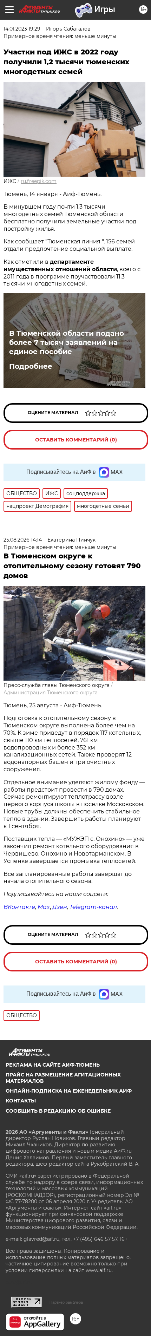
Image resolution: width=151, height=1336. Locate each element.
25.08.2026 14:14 (23, 540)
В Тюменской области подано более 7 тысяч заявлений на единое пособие (66, 342)
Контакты (21, 1101)
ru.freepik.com (39, 181)
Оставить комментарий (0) (76, 440)
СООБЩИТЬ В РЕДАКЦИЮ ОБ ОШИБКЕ (58, 1111)
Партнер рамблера (66, 1302)
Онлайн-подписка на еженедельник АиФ (69, 1091)
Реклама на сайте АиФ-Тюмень (53, 1065)
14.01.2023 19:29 (22, 29)
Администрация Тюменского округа (51, 692)
